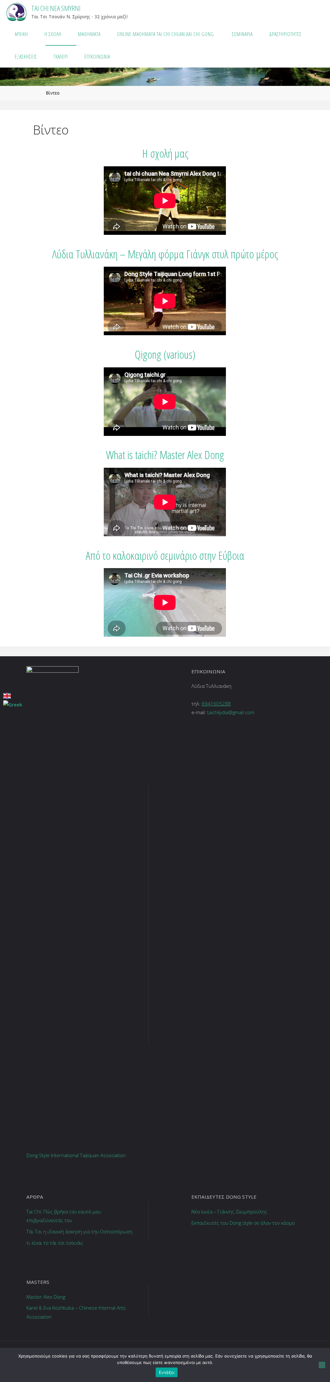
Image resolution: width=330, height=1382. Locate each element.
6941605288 (216, 703)
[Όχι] (322, 1365)
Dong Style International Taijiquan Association (76, 1155)
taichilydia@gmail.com (230, 712)
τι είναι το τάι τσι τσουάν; (54, 1242)
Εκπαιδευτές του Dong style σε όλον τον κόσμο (243, 1223)
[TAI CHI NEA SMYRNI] (16, 11)
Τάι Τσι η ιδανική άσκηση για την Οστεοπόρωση (79, 1231)
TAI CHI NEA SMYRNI (56, 8)
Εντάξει (167, 1372)
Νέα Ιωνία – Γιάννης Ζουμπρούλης (229, 1211)
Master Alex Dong (45, 1297)
